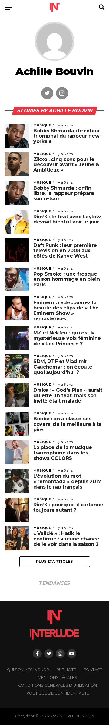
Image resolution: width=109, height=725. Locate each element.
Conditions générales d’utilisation (57, 685)
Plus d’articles (54, 561)
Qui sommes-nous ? (28, 669)
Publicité (66, 669)
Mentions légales (57, 677)
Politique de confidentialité (57, 693)
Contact (92, 669)
